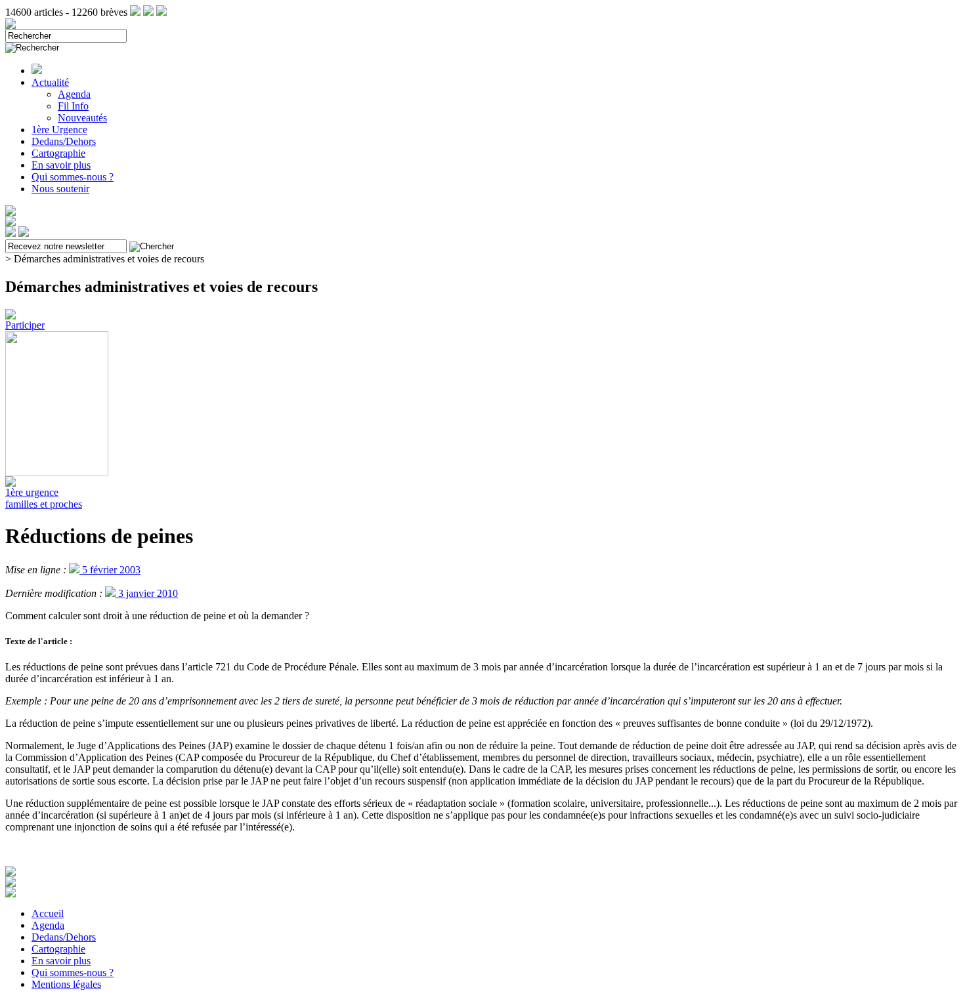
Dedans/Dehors (64, 141)
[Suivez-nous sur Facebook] (161, 12)
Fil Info (73, 106)
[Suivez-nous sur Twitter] (148, 12)
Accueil (48, 913)
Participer (25, 325)
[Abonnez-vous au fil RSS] (135, 12)
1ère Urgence (59, 129)
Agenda (74, 94)
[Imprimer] (10, 893)
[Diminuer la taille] (10, 883)
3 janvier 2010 (147, 593)
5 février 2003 (109, 569)
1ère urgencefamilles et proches (43, 498)
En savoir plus (61, 165)
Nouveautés (82, 117)
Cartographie (58, 153)
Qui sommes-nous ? (73, 176)
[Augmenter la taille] (10, 872)
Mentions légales (66, 984)
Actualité (50, 82)
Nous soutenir (60, 188)
